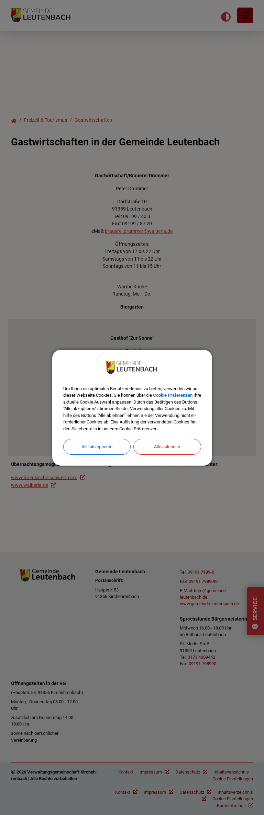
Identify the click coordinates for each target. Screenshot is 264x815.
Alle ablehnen (167, 446)
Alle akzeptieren (96, 446)
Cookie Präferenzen (172, 395)
